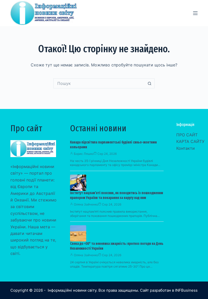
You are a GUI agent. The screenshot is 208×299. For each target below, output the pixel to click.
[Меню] (195, 13)
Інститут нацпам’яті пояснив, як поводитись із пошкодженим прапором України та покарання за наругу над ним (116, 195)
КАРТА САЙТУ (190, 141)
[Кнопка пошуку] (150, 83)
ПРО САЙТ (187, 134)
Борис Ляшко (84, 154)
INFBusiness (186, 290)
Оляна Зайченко (86, 204)
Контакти (185, 148)
